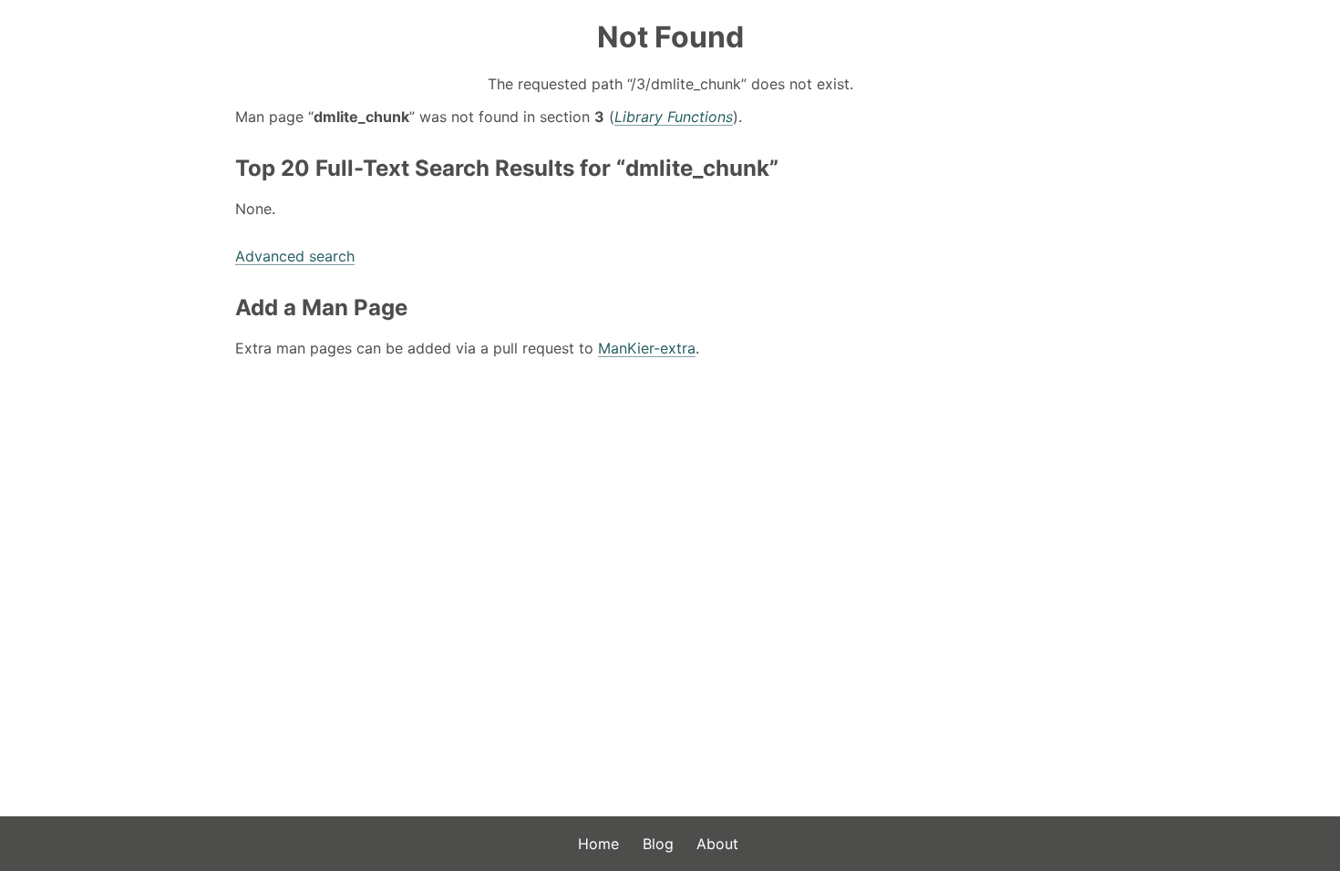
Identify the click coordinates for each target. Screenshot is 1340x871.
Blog (658, 844)
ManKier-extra (647, 348)
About (717, 844)
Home (598, 844)
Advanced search (295, 256)
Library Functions (673, 117)
